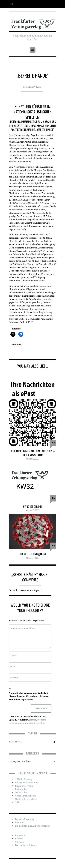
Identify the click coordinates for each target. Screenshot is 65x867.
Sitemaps (19, 841)
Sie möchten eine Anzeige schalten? (32, 825)
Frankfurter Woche (24, 785)
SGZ (17, 802)
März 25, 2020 (32, 557)
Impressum (20, 835)
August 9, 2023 (32, 458)
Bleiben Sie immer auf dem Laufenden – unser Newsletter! (32, 453)
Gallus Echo (21, 792)
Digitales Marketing (24, 819)
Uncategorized (32, 86)
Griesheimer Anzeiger (25, 795)
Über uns (19, 822)
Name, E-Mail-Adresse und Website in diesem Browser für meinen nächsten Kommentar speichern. (29, 696)
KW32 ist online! (32, 506)
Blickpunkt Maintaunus (26, 782)
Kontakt (19, 838)
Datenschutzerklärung (26, 845)
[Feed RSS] (11, 4)
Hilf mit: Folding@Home (32, 554)
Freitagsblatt (21, 789)
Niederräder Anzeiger (25, 798)
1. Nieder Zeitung (23, 779)
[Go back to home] (32, 22)
